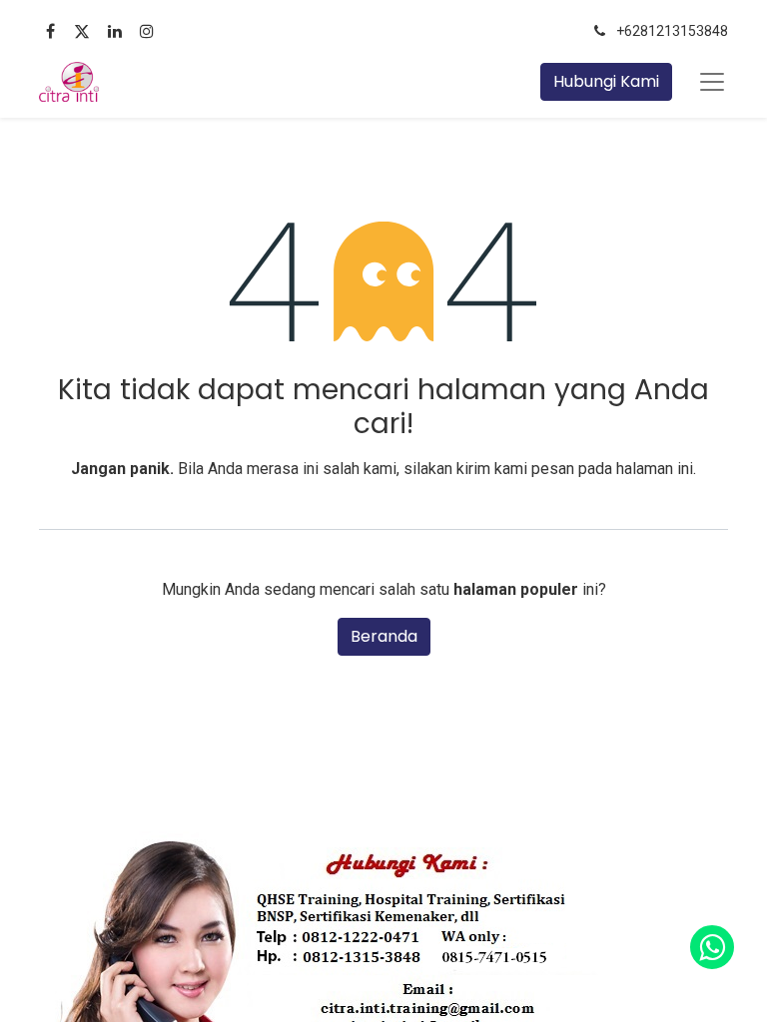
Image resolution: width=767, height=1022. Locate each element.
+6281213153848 (672, 31)
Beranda (384, 636)
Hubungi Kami (606, 81)
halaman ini (654, 468)
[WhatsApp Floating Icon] (712, 947)
